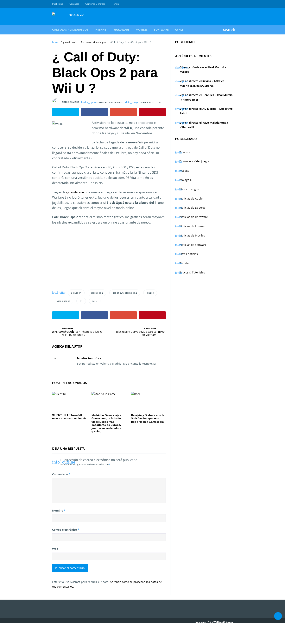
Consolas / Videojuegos (70, 29)
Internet (101, 29)
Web (55, 549)
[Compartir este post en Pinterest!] (152, 112)
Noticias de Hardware (194, 217)
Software (161, 29)
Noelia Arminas (70, 102)
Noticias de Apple (191, 198)
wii (81, 301)
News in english (190, 189)
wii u (94, 301)
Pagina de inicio (68, 42)
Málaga (184, 170)
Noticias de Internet (193, 226)
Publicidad (57, 3)
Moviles (142, 29)
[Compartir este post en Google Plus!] (123, 112)
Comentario (61, 474)
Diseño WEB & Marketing (226, 4)
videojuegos (63, 301)
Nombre (59, 510)
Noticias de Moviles (192, 235)
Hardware (122, 29)
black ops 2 (97, 292)
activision (76, 292)
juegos (150, 292)
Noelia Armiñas (89, 358)
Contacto (74, 3)
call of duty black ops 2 (125, 292)
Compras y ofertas (95, 3)
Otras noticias (189, 254)
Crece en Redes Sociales (230, 4)
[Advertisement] (84, 256)
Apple (179, 29)
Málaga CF (186, 180)
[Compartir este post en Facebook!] (94, 112)
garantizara (75, 192)
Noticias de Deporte (193, 207)
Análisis (185, 152)
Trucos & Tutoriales (192, 272)
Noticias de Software (193, 245)
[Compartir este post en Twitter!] (65, 112)
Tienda (115, 3)
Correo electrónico (65, 529)
